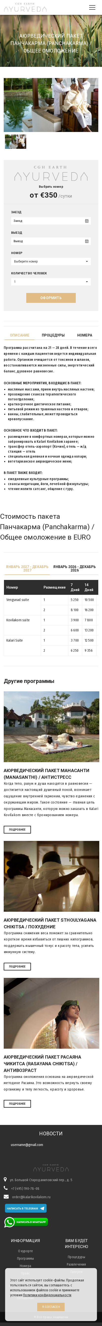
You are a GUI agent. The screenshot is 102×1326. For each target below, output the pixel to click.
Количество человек (29, 273)
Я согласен (51, 1307)
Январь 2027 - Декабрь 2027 (27, 568)
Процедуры (53, 335)
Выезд (16, 232)
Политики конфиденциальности (47, 1295)
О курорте (25, 1251)
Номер (16, 253)
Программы (25, 1258)
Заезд (16, 212)
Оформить (51, 298)
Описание (19, 335)
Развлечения (76, 1264)
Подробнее (17, 829)
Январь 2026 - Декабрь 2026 (74, 568)
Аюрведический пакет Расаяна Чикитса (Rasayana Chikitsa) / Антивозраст (42, 1063)
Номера (84, 335)
